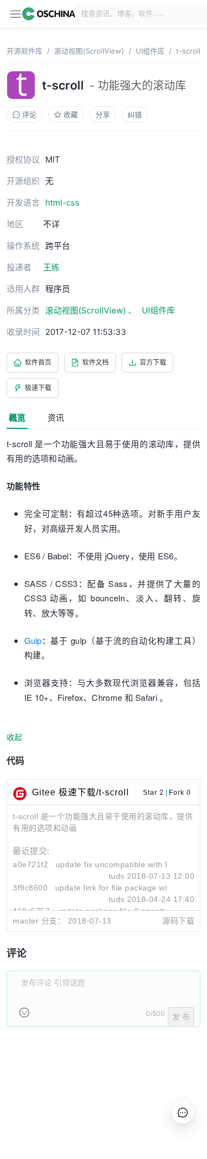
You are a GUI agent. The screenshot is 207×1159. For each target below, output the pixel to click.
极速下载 (38, 388)
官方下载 (153, 362)
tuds (117, 876)
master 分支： (39, 920)
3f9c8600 (30, 887)
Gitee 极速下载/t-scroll (80, 792)
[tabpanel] (103, 738)
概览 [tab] (17, 417)
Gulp (32, 640)
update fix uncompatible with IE (114, 864)
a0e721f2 (30, 864)
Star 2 (153, 792)
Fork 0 (180, 792)
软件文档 (95, 362)
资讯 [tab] (55, 417)
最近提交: (31, 851)
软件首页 (38, 362)
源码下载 (178, 920)
